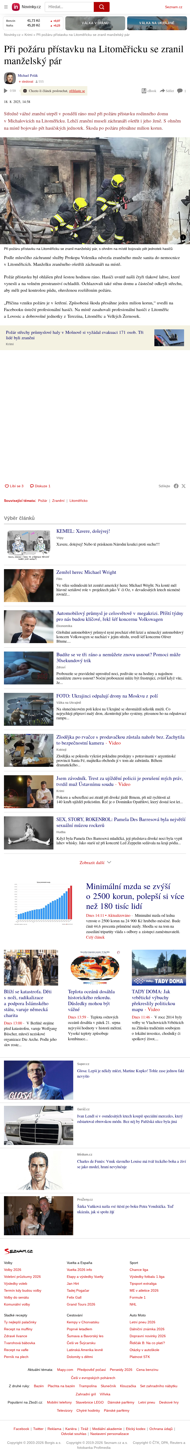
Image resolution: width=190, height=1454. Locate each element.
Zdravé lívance (15, 1336)
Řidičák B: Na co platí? (147, 1343)
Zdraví (60, 667)
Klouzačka (128, 1386)
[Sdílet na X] (183, 486)
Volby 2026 (12, 1270)
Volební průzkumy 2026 (22, 1277)
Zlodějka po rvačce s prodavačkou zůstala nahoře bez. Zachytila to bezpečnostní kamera (120, 739)
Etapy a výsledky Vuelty (85, 1277)
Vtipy (60, 538)
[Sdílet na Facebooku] (176, 486)
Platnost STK (140, 1357)
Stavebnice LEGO (90, 1402)
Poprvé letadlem (79, 1329)
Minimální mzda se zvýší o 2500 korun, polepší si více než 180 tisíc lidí (135, 895)
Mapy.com (65, 1370)
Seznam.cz (173, 7)
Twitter (38, 1429)
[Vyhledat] (102, 7)
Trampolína (88, 1386)
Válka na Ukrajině (68, 702)
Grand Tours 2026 (81, 1304)
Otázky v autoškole (144, 1350)
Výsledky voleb (15, 1283)
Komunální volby (17, 1304)
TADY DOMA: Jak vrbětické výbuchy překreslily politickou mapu (153, 1000)
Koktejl (61, 749)
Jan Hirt (73, 1283)
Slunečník (108, 1386)
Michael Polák (28, 75)
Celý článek (95, 937)
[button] (95, 190)
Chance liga (139, 1270)
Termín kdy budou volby (22, 1290)
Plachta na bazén (61, 1386)
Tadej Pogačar (78, 1290)
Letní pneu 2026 (142, 1322)
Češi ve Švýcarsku (81, 1343)
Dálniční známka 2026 (147, 1329)
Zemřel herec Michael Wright (86, 572)
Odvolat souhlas (73, 1434)
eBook (151, 90)
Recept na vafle (16, 1350)
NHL (133, 1304)
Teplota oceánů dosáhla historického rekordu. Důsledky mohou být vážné (91, 1000)
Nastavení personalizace (109, 1434)
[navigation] (6, 7)
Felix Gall (74, 1297)
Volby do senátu (16, 1297)
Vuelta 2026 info (79, 1270)
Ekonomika (64, 626)
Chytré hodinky (88, 1410)
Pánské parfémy (116, 1410)
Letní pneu (146, 1402)
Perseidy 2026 (121, 1370)
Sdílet (170, 90)
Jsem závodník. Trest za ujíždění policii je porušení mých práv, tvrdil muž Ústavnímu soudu (119, 781)
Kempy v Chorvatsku (83, 1322)
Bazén (39, 1386)
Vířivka (105, 1394)
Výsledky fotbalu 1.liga (147, 1277)
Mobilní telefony (59, 1402)
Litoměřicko (79, 501)
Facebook (21, 1429)
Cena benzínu (147, 1370)
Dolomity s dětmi (80, 1357)
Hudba (61, 832)
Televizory (64, 1410)
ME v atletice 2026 (144, 1290)
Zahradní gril (86, 1394)
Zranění (58, 501)
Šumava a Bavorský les (85, 1336)
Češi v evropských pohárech (93, 1378)
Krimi (10, 344)
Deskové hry (169, 1402)
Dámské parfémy (121, 1402)
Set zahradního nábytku (158, 1386)
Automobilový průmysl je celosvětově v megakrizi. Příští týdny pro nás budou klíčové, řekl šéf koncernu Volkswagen (119, 616)
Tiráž (84, 1429)
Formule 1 (138, 1297)
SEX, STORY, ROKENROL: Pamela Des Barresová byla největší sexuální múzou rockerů (121, 822)
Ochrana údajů (161, 1429)
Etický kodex (135, 1429)
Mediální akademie (107, 1429)
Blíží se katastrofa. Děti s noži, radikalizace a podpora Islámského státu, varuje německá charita (28, 1003)
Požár (42, 501)
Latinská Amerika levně (85, 1350)
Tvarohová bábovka (19, 1343)
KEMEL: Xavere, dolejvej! (83, 531)
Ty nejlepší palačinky (20, 1322)
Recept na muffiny (18, 1329)
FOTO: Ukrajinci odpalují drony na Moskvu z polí (107, 695)
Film (59, 579)
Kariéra (71, 1429)
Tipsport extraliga (143, 1283)
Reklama (54, 1429)
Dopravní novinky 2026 (148, 1336)
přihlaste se (77, 90)
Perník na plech (16, 1357)
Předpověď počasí (91, 1370)
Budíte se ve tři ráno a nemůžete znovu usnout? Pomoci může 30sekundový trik (118, 657)
